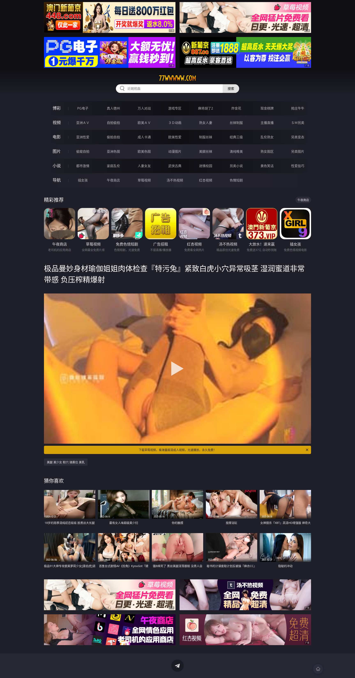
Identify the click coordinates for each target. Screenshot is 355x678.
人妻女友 (144, 166)
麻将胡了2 (205, 108)
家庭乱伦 (113, 166)
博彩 (57, 108)
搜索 (231, 88)
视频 (57, 122)
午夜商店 (113, 180)
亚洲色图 (113, 151)
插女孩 (83, 180)
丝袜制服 (236, 122)
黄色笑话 (267, 166)
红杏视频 (205, 180)
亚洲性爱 (82, 137)
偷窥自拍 (82, 151)
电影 (57, 137)
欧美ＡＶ (144, 122)
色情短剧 (236, 180)
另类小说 (236, 166)
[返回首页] (318, 669)
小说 (57, 166)
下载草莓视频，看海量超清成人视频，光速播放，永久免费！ (177, 450)
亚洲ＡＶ (82, 122)
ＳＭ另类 (297, 122)
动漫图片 (174, 151)
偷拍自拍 (113, 137)
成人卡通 (144, 137)
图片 (57, 151)
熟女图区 (267, 151)
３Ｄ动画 (174, 122)
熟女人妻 (205, 122)
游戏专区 (174, 108)
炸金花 (236, 108)
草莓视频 (144, 180)
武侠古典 (174, 166)
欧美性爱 (174, 137)
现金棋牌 (267, 108)
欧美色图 (144, 151)
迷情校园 (205, 166)
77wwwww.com (177, 78)
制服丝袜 (205, 137)
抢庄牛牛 (297, 108)
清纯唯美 (236, 151)
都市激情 (82, 166)
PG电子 (82, 108)
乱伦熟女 (267, 137)
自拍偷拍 (113, 122)
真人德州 (113, 108)
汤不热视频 (175, 180)
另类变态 (297, 137)
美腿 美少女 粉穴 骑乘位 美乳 (66, 462)
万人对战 (144, 108)
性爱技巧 (297, 166)
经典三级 (236, 137)
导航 (57, 180)
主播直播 (267, 122)
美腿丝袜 (205, 151)
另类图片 (297, 151)
